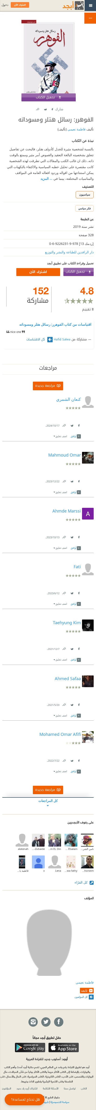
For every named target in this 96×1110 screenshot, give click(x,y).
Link (64, 425)
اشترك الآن (38, 272)
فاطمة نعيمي (76, 129)
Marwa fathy (71, 870)
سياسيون (84, 194)
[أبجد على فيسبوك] (58, 1022)
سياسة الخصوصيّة (60, 1101)
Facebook (52, 108)
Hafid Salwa (62, 339)
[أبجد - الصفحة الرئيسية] (67, 5)
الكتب (84, 1088)
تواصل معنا (69, 1088)
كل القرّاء (82, 882)
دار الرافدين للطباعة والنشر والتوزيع (69, 252)
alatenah (23, 849)
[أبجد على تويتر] (46, 1022)
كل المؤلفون (81, 997)
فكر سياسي (84, 208)
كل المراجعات (48, 800)
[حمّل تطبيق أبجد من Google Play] (30, 1047)
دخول (4, 5)
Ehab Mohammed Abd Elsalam (71, 849)
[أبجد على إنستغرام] (33, 1022)
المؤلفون (6, 1088)
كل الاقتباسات (36, 339)
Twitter (45, 108)
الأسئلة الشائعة (50, 1088)
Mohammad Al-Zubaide (38, 849)
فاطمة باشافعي (22, 870)
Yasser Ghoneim (87, 870)
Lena (58, 870)
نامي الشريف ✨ (87, 849)
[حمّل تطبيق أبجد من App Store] (63, 1047)
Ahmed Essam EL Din (54, 849)
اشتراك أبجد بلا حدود (27, 1088)
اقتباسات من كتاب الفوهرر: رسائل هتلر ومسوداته (55, 324)
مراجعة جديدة (45, 386)
